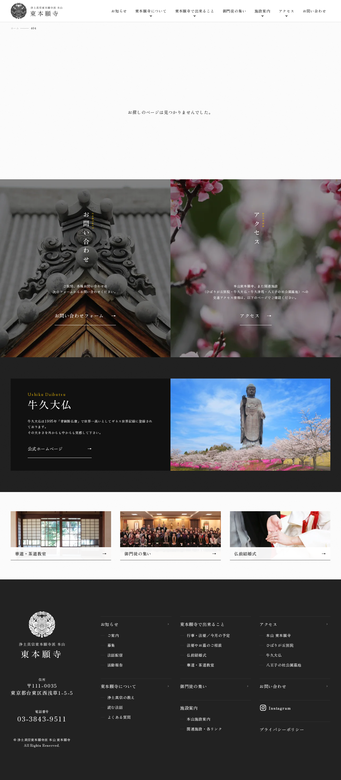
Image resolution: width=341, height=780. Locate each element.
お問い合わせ (314, 11)
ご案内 (113, 635)
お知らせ (119, 11)
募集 (111, 645)
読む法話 (115, 707)
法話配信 (115, 655)
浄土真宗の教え (121, 697)
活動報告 (115, 665)
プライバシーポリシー (281, 729)
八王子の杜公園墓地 (284, 665)
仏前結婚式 (196, 655)
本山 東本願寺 (278, 635)
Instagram (280, 708)
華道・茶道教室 (200, 665)
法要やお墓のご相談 (204, 645)
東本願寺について (118, 686)
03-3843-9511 (42, 718)
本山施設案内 (198, 719)
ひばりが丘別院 (280, 645)
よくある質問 (119, 717)
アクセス (268, 624)
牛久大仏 (274, 655)
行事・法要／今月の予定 (208, 635)
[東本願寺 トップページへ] (42, 635)
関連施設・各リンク (204, 729)
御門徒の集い (234, 11)
